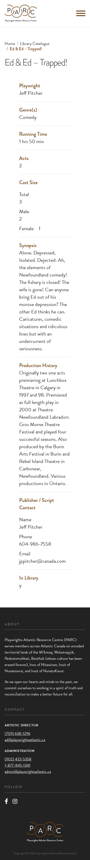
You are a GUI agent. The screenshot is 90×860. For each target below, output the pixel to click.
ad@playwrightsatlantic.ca (25, 740)
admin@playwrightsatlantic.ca (28, 772)
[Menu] (80, 13)
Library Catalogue (34, 43)
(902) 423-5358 (18, 759)
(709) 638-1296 (17, 733)
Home (10, 43)
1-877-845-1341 (17, 765)
